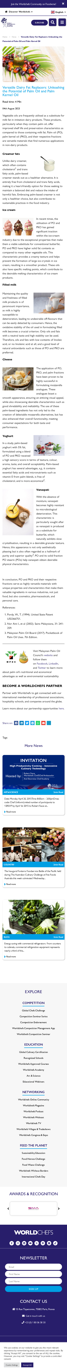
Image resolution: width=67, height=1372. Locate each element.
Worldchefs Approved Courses (33, 1064)
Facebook (42, 663)
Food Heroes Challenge (33, 1159)
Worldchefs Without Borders (33, 1170)
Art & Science (34, 1075)
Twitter (42, 667)
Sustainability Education (33, 1153)
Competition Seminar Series (34, 1016)
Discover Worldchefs (18, 11)
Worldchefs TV (33, 1123)
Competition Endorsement (33, 1022)
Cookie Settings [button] (12, 1364)
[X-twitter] (36, 1243)
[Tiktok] (55, 1243)
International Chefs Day (33, 1176)
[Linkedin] (24, 1243)
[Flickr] (49, 1243)
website (48, 655)
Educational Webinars (33, 1081)
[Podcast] (43, 1243)
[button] (16, 723)
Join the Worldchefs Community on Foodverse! (33, 4)
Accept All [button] (27, 1364)
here (61, 708)
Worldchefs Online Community (33, 1099)
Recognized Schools (33, 1058)
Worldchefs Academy (33, 1069)
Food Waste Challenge (33, 1164)
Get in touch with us (34, 1315)
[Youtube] (30, 1243)
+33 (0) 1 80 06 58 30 (35, 1322)
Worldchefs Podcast (33, 1111)
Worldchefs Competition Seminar (33, 1034)
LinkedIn (53, 663)
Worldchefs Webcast (33, 1117)
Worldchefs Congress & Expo (33, 1135)
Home (4, 36)
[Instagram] (18, 1243)
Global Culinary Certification (33, 1052)
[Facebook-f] (12, 1243)
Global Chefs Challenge (33, 1010)
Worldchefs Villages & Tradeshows (33, 1129)
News (14, 36)
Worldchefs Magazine (33, 1105)
